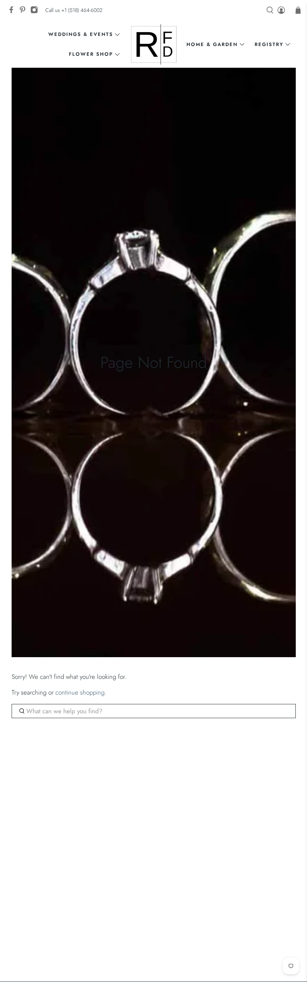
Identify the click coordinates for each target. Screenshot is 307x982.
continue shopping (79, 692)
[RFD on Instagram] (36, 12)
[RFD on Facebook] (13, 12)
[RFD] (153, 44)
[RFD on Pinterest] (24, 12)
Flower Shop (91, 54)
